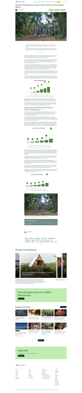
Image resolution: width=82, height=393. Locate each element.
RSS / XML (57, 385)
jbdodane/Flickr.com (46, 216)
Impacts (30, 374)
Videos (39, 1)
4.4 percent (39, 158)
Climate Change (37, 238)
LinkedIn (56, 370)
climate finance (44, 238)
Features (36, 1)
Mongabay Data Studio (45, 378)
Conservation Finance (51, 238)
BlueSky (56, 379)
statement (54, 100)
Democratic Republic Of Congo (44, 241)
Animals (26, 238)
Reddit (56, 378)
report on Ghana (31, 122)
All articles (40, 340)
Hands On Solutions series (60, 279)
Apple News (57, 383)
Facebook (56, 375)
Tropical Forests (27, 241)
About (30, 370)
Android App (57, 382)
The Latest (17, 378)
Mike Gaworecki (20, 9)
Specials (47, 1)
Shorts (54, 1)
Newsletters (31, 375)
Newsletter (20, 355)
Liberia (56, 241)
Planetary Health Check (46, 375)
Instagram (56, 371)
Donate (58, 1)
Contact (30, 371)
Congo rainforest (32, 60)
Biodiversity (31, 238)
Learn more (20, 298)
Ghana (52, 241)
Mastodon (56, 381)
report (32, 68)
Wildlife (33, 241)
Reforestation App (45, 374)
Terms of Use (31, 378)
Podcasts (43, 1)
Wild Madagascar (44, 370)
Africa (22, 10)
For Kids (43, 371)
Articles (51, 1)
